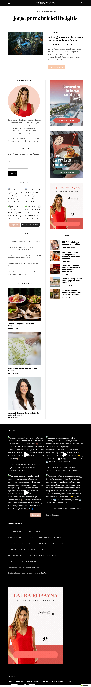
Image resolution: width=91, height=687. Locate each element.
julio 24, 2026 (67, 274)
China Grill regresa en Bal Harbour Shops (22, 324)
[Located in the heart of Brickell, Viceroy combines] (33, 196)
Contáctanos (29, 684)
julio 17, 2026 (67, 286)
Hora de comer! (33, 681)
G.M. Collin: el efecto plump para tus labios (24, 241)
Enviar (12, 173)
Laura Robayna (54, 44)
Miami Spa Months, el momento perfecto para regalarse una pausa (23, 273)
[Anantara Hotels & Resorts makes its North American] (33, 213)
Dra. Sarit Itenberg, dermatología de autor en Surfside (23, 414)
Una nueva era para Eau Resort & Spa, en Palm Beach (72, 280)
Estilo (45, 681)
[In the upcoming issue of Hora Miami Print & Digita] (16, 196)
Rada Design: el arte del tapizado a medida (22, 369)
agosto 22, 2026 (68, 247)
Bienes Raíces (53, 33)
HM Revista (15, 684)
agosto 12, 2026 (68, 261)
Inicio (10, 681)
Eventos (19, 681)
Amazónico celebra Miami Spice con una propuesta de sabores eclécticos (22, 248)
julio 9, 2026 (67, 297)
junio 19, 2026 (13, 418)
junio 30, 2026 (13, 373)
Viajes (69, 681)
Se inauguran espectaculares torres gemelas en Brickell (65, 38)
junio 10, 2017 (67, 44)
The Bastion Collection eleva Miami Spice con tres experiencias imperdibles (24, 256)
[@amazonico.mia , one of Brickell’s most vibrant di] (16, 213)
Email (10, 161)
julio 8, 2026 (13, 328)
